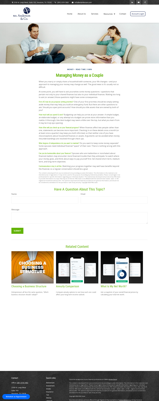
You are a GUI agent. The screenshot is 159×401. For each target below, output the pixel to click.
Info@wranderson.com (83, 2)
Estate (48, 389)
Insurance (49, 392)
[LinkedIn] (132, 2)
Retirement (50, 383)
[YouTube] (138, 2)
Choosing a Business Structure (28, 286)
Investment (50, 386)
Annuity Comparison (67, 286)
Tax (47, 395)
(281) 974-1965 (63, 2)
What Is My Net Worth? (114, 286)
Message (15, 209)
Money (48, 398)
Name (14, 194)
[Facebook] (145, 2)
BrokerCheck (113, 379)
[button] (69, 13)
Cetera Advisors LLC (125, 400)
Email (83, 194)
